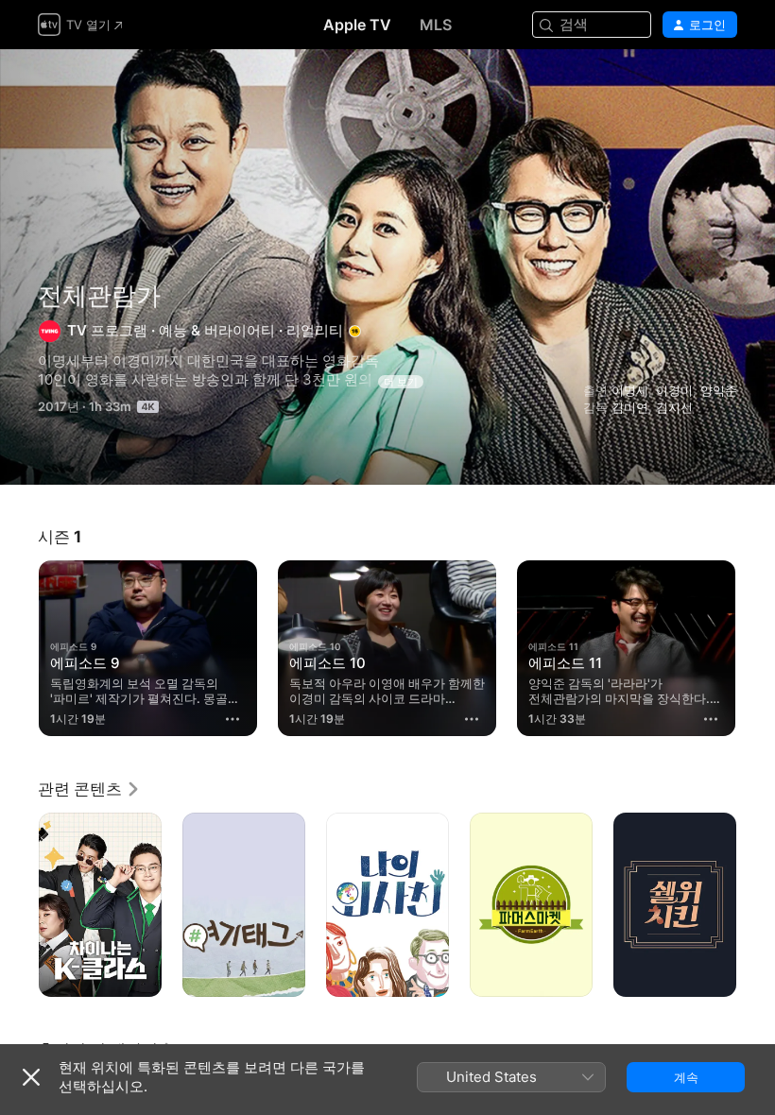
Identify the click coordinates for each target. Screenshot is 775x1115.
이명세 (629, 390)
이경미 (674, 390)
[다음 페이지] (756, 648)
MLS (436, 24)
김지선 (674, 407)
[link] (89, 789)
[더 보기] (232, 719)
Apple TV (357, 24)
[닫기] (31, 1077)
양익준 (718, 390)
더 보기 (401, 381)
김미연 (629, 407)
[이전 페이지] (19, 648)
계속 (686, 1077)
